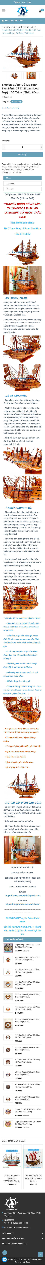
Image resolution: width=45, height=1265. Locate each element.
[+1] (20, 172)
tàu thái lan (9, 167)
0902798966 (26, 2)
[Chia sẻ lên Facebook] (11, 172)
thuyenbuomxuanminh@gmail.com (18, 1227)
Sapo (28, 1262)
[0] (40, 11)
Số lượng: (6, 140)
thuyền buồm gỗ (20, 167)
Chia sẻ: (5, 172)
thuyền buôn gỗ (33, 167)
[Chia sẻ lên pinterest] (17, 172)
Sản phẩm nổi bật (14, 939)
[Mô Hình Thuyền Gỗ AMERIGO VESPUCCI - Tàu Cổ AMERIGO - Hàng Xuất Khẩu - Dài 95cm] (12, 1158)
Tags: (4, 164)
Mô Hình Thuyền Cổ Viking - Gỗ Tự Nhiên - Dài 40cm (33, 1178)
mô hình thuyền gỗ (31, 164)
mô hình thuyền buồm (15, 164)
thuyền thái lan (28, 169)
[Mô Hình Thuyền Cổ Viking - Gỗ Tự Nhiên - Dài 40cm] (33, 1158)
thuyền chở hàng (8, 169)
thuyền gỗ (18, 169)
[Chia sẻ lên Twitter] (14, 172)
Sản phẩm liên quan (13, 1141)
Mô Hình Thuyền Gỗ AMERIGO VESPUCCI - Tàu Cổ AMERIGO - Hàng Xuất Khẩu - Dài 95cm (11, 1181)
